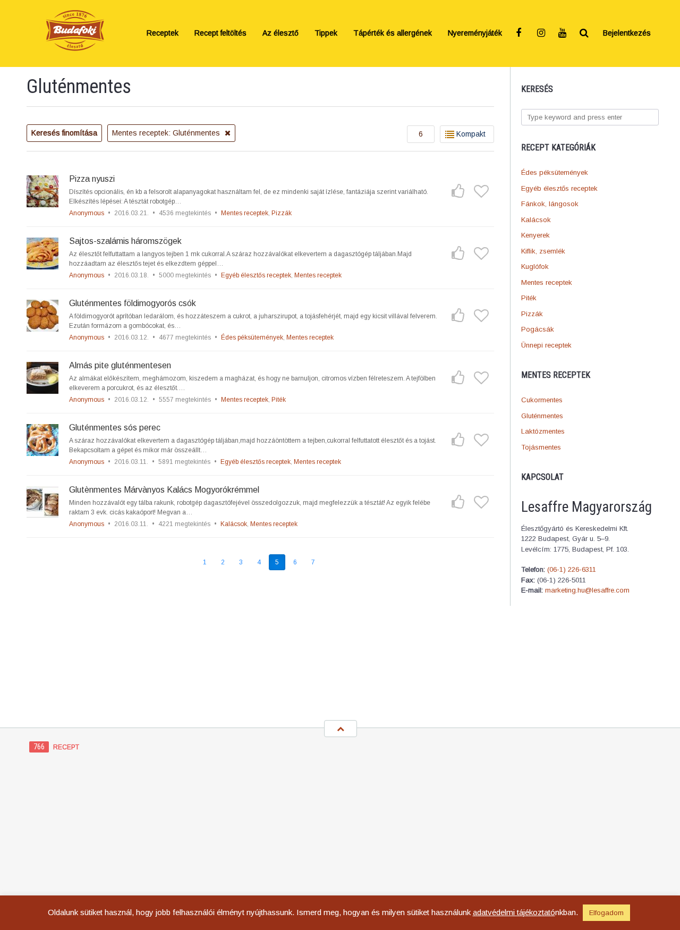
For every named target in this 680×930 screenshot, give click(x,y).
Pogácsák (537, 329)
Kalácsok (536, 220)
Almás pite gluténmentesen (120, 365)
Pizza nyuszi (92, 178)
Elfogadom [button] (606, 913)
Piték (529, 298)
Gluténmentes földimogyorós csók (132, 303)
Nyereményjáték (475, 33)
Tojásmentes (541, 447)
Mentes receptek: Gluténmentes (167, 133)
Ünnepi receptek (546, 345)
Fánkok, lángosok (550, 204)
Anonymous (86, 213)
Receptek (162, 33)
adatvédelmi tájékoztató (514, 912)
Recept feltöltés (220, 33)
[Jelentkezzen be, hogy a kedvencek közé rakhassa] (481, 191)
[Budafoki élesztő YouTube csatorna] (563, 33)
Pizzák (532, 314)
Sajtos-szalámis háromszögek (125, 241)
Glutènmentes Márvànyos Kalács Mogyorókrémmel (164, 489)
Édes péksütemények (554, 172)
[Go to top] (340, 728)
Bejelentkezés (627, 33)
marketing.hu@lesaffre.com (587, 590)
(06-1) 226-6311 (571, 569)
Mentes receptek (546, 282)
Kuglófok (535, 266)
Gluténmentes (542, 416)
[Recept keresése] (584, 33)
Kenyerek (535, 235)
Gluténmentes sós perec (114, 427)
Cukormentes (542, 400)
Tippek (325, 33)
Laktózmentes (543, 431)
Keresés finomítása (64, 133)
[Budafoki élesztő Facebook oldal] (520, 33)
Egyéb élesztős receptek (559, 188)
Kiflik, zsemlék (543, 251)
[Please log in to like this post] (458, 191)
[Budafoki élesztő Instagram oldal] (541, 33)
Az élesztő (280, 33)
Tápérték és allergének (392, 33)
